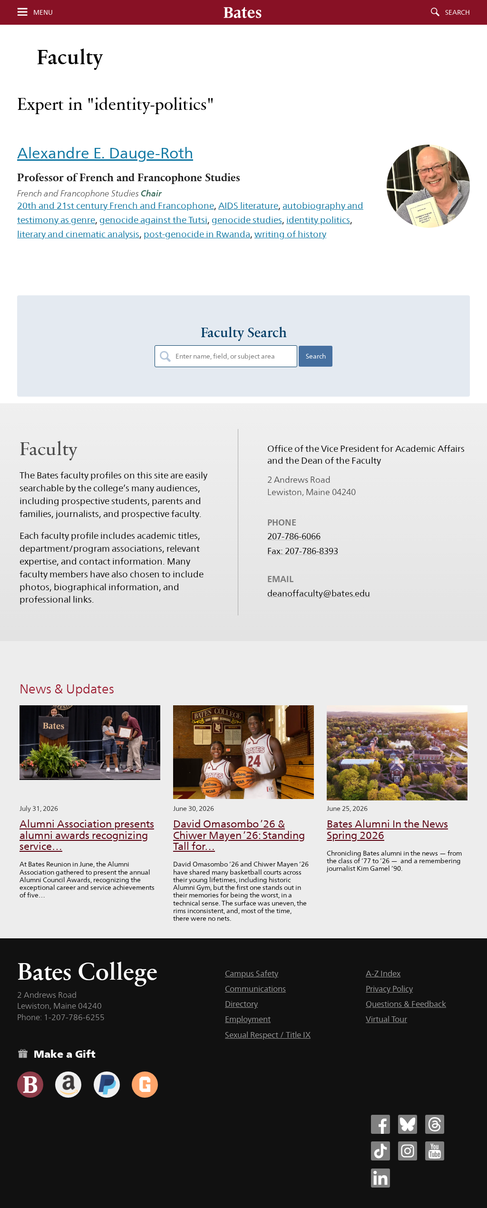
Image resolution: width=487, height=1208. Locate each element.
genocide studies (247, 219)
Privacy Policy (389, 989)
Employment (248, 1019)
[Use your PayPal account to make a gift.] (107, 1085)
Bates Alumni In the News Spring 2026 (387, 829)
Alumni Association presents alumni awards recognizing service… (86, 835)
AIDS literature (248, 205)
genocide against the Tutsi (153, 219)
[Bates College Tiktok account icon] (380, 1150)
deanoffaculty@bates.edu (318, 593)
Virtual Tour (386, 1019)
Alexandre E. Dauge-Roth (105, 153)
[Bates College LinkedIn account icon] (380, 1178)
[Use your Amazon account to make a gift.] (68, 1085)
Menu (43, 12)
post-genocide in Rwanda (197, 234)
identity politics (318, 219)
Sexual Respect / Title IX (268, 1035)
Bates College (87, 971)
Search (457, 12)
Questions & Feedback (406, 1004)
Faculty (70, 57)
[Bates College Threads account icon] (434, 1124)
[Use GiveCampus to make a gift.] (145, 1085)
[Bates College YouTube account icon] (434, 1150)
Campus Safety (251, 973)
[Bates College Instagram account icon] (407, 1150)
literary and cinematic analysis (78, 234)
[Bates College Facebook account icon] (380, 1124)
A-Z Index (383, 973)
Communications (255, 989)
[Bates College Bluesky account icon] (407, 1124)
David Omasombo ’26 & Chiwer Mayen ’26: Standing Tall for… (239, 835)
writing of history (290, 234)
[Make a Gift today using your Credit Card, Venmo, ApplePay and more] (30, 1085)
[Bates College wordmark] (243, 12)
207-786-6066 (294, 536)
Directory (241, 1004)
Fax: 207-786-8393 (302, 551)
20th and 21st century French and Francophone (115, 205)
